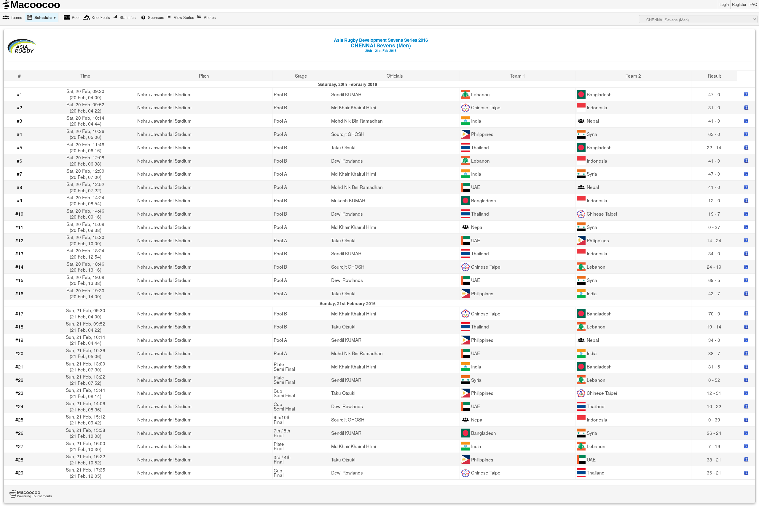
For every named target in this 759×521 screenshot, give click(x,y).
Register (739, 4)
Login (724, 4)
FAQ (753, 4)
